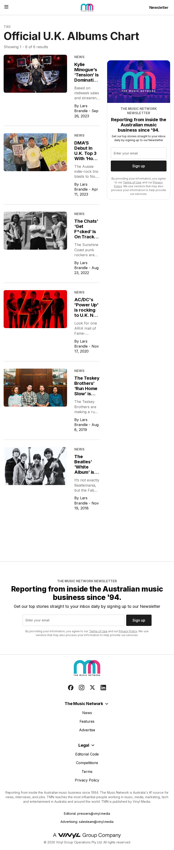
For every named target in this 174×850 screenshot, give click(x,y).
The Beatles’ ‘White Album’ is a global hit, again (86, 469)
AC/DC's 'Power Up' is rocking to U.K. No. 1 (86, 310)
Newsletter (159, 7)
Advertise (87, 730)
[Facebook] (70, 687)
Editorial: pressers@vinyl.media (87, 813)
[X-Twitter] (92, 687)
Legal (83, 745)
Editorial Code (87, 754)
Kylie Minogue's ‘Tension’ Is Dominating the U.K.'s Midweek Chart (86, 80)
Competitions (87, 762)
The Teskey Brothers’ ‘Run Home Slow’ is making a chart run (86, 391)
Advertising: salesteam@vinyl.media (86, 822)
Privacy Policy (128, 631)
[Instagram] (81, 687)
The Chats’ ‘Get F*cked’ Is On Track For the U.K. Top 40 (86, 234)
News (87, 712)
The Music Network (84, 703)
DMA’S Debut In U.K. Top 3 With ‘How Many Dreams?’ (85, 156)
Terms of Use (132, 182)
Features (87, 721)
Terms (87, 771)
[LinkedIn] (103, 687)
